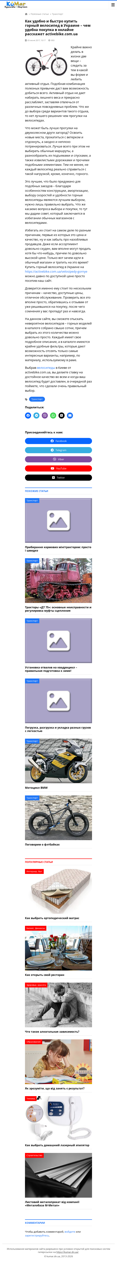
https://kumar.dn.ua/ (67, 1252)
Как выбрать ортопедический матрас (52, 918)
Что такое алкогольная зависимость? (52, 1031)
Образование (34, 1041)
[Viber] (45, 415)
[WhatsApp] (53, 415)
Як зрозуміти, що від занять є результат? (55, 1088)
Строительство (34, 1155)
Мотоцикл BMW (36, 787)
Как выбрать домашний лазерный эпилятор (57, 1145)
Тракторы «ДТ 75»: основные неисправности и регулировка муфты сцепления (58, 609)
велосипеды (46, 368)
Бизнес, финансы (36, 928)
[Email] (70, 415)
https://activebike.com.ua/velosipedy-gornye (56, 271)
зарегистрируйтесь (37, 1235)
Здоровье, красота (36, 984)
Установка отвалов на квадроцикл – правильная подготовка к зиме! (51, 669)
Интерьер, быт (34, 871)
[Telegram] (36, 415)
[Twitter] (61, 415)
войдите (70, 1231)
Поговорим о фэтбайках (42, 844)
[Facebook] (28, 415)
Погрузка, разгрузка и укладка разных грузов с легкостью (58, 729)
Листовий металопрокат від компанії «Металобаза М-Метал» (52, 1203)
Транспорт (37, 399)
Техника (31, 1098)
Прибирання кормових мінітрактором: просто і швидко (58, 548)
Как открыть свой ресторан (44, 974)
